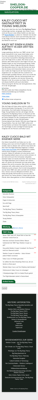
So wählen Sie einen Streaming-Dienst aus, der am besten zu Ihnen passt (18, 255)
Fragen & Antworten (9, 199)
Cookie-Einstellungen (19, 321)
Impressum (19, 318)
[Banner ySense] (17, 224)
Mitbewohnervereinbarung (19, 358)
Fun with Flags (7, 202)
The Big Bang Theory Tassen (19, 303)
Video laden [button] (6, 96)
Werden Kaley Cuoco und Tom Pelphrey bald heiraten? (19, 258)
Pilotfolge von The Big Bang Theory (19, 341)
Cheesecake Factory (19, 356)
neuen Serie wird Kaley (9, 149)
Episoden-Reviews (8, 194)
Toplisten (19, 314)
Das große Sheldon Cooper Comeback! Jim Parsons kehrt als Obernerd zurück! (18, 243)
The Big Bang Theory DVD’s (19, 301)
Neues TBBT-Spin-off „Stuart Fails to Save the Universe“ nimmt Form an (17, 232)
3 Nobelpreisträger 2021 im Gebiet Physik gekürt (18, 264)
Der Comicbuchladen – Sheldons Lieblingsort (19, 353)
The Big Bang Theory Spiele (19, 305)
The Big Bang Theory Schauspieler (13, 212)
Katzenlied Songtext (19, 348)
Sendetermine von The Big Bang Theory (19, 307)
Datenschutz (19, 316)
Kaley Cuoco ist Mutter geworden (13, 251)
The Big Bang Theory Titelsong (19, 346)
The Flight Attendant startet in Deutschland (16, 267)
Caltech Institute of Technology (19, 351)
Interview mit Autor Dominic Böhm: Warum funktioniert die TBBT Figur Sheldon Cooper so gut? (17, 237)
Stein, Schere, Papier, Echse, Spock (19, 365)
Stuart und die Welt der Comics (10, 181)
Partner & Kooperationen (19, 310)
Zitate (4, 218)
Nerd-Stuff (6, 204)
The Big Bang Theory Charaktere (13, 207)
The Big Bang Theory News (11, 210)
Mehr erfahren (6, 93)
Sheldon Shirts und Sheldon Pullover (19, 299)
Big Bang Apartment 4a (19, 343)
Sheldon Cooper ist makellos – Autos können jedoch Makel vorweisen (16, 248)
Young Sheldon (9, 35)
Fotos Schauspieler (8, 196)
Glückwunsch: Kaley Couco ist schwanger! (15, 261)
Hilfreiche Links (19, 312)
